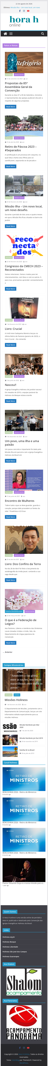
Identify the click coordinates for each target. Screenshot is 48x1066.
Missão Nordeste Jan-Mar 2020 (29, 726)
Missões (17, 695)
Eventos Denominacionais (14, 611)
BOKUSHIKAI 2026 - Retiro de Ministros (19, 792)
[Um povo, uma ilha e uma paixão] (24, 420)
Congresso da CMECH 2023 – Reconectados (24, 268)
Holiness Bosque (9, 942)
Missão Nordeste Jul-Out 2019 (31, 738)
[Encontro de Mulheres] (24, 480)
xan (26, 79)
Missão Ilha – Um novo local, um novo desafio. (23, 208)
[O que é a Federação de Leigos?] (24, 599)
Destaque (9, 74)
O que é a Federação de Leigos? (20, 621)
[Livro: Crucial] (24, 308)
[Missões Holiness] (24, 680)
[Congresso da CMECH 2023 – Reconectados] (24, 245)
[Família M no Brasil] (10, 751)
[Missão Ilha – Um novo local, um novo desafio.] (24, 185)
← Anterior (7, 652)
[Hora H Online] (5, 33)
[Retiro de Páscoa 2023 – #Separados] (24, 125)
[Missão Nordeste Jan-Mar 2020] (10, 727)
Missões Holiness (16, 700)
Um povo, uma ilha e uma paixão (22, 442)
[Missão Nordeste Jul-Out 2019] (10, 740)
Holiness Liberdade (10, 947)
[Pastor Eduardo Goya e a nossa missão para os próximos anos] (24, 870)
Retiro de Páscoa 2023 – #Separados (21, 148)
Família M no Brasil (27, 750)
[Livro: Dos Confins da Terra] (24, 540)
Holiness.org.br (9, 937)
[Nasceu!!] (24, 364)
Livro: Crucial (13, 329)
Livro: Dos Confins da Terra (23, 564)
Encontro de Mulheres (19, 501)
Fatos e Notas (19, 74)
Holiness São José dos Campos (15, 952)
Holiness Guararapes (11, 956)
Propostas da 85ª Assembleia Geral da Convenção (18, 86)
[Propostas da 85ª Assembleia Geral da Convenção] (24, 62)
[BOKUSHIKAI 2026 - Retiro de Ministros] (24, 779)
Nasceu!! (10, 385)
